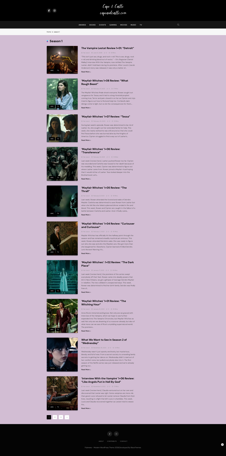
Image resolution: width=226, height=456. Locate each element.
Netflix (52, 368)
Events (102, 25)
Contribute (112, 441)
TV (141, 25)
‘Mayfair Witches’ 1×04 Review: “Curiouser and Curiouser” (107, 225)
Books (92, 25)
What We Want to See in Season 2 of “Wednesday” (104, 341)
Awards (82, 25)
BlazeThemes (136, 447)
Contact (123, 441)
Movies (123, 25)
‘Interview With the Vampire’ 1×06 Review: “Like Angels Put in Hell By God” (107, 380)
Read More (85, 72)
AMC (52, 70)
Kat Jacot (86, 52)
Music (133, 25)
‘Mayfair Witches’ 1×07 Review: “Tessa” (105, 116)
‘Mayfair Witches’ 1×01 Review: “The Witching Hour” (103, 302)
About (101, 441)
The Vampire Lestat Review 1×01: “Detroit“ (107, 48)
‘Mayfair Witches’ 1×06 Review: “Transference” (100, 150)
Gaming (113, 25)
